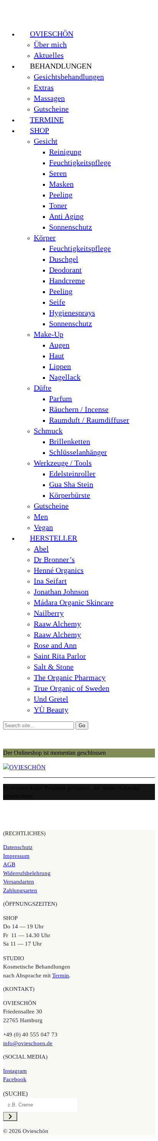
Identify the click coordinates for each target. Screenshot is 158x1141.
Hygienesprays (72, 312)
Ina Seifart (50, 581)
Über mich (50, 44)
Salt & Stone (54, 666)
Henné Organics (59, 570)
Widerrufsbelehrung (27, 873)
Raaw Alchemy (57, 624)
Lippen (60, 366)
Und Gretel (51, 699)
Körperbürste (69, 495)
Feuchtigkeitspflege (80, 162)
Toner (58, 205)
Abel (41, 548)
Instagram (15, 1071)
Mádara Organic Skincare (74, 602)
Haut (56, 355)
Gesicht (46, 141)
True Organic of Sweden (71, 688)
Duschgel (63, 259)
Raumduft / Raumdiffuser (89, 420)
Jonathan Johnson (61, 591)
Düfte (42, 388)
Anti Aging (66, 216)
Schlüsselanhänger (78, 452)
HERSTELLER (53, 538)
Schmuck (48, 430)
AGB (9, 864)
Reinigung (65, 152)
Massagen (49, 98)
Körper (45, 237)
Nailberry (49, 613)
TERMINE (47, 119)
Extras (44, 87)
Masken (61, 184)
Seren (58, 173)
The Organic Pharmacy (69, 677)
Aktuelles (49, 55)
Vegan (43, 527)
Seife (57, 302)
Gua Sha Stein (71, 484)
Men (41, 516)
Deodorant (65, 270)
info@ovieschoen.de (28, 1043)
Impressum (16, 856)
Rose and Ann (55, 645)
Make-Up (48, 334)
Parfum (60, 398)
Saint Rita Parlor (60, 656)
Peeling (60, 194)
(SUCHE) (15, 1093)
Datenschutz (18, 847)
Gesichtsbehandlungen (69, 76)
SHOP (39, 130)
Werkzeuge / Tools (63, 463)
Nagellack (65, 377)
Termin (60, 975)
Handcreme (67, 280)
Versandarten (18, 882)
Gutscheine (51, 109)
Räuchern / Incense (79, 409)
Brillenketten (69, 441)
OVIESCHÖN (51, 34)
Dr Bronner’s (54, 559)
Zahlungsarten (20, 890)
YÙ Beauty (51, 709)
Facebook (14, 1079)
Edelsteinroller (72, 473)
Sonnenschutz (70, 227)
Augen (59, 345)
